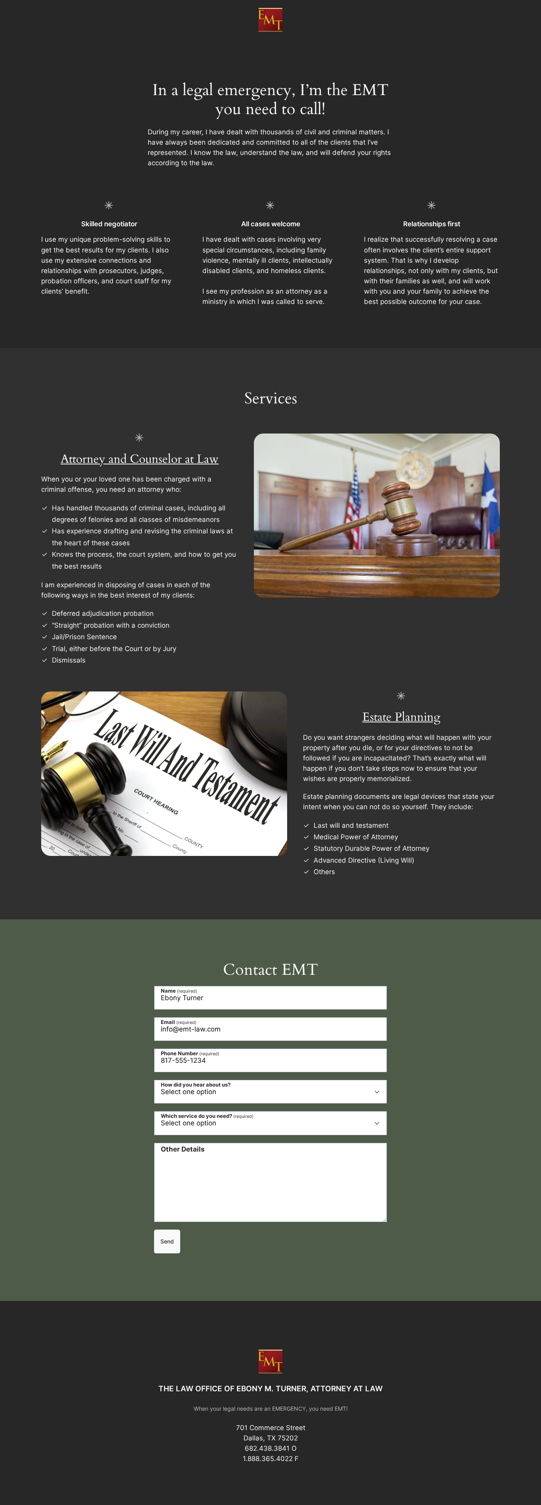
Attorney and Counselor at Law (140, 459)
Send (167, 1241)
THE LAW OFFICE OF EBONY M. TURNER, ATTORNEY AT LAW (270, 1388)
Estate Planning (401, 717)
